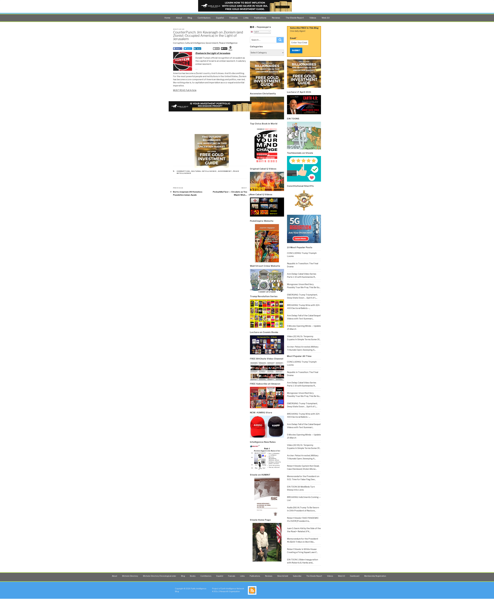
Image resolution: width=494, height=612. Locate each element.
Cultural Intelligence (195, 43)
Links (246, 18)
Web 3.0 (326, 18)
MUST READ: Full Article (184, 90)
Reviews (276, 18)
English (256, 32)
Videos (312, 18)
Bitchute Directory (130, 576)
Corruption (178, 43)
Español (220, 18)
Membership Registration (375, 576)
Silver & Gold (282, 576)
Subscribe (297, 576)
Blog (190, 18)
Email (293, 38)
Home (167, 18)
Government (212, 43)
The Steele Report (295, 18)
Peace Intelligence (228, 43)
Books (193, 576)
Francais (233, 18)
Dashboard (354, 576)
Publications (260, 18)
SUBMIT (296, 50)
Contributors (204, 18)
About (179, 18)
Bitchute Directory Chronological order (159, 576)
